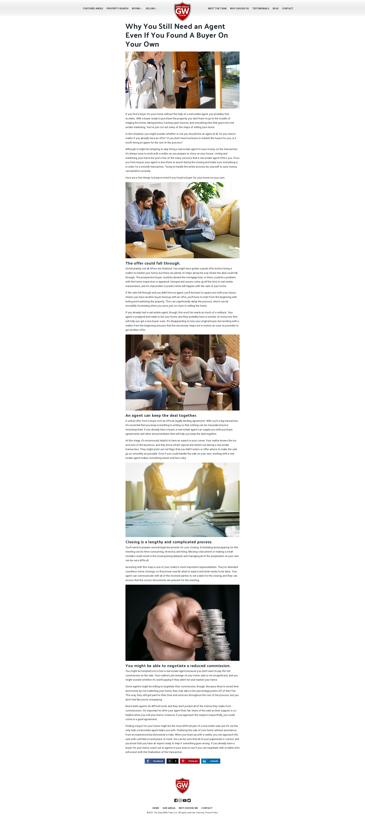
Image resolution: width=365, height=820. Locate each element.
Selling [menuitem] (151, 8)
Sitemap (200, 812)
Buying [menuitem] (136, 8)
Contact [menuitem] (287, 8)
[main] (182, 386)
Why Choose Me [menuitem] (188, 808)
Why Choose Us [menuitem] (239, 8)
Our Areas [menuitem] (169, 808)
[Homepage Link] (182, 11)
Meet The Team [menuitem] (217, 8)
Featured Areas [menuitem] (93, 8)
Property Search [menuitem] (117, 8)
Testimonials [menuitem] (260, 8)
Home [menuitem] (155, 808)
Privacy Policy (211, 812)
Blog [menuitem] (276, 8)
